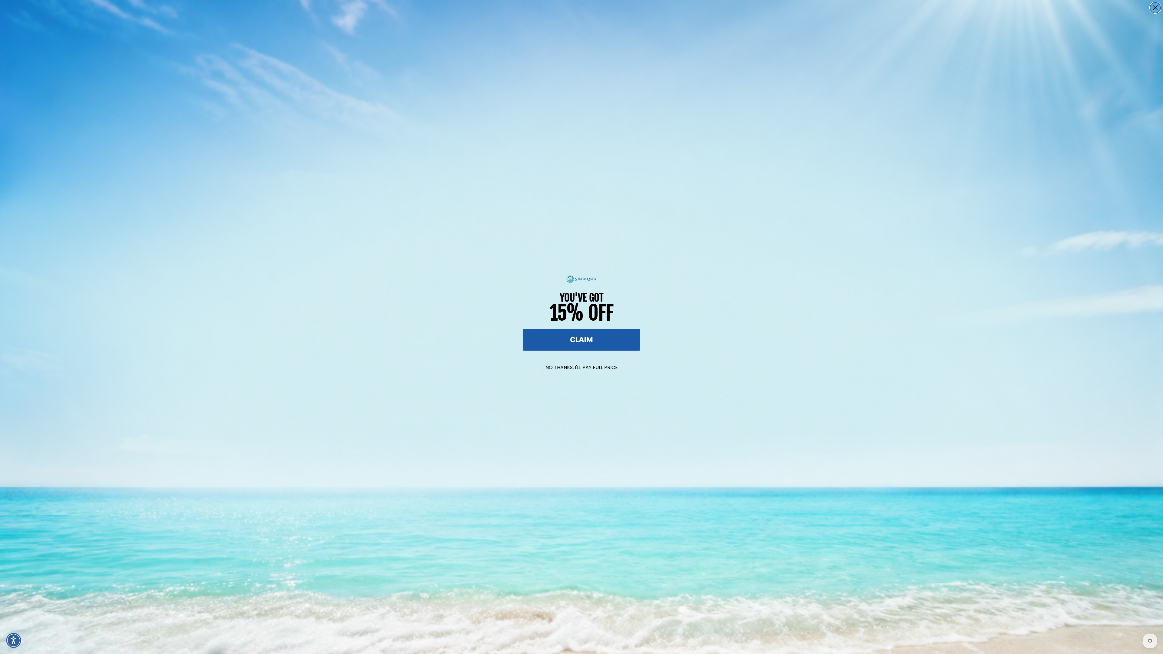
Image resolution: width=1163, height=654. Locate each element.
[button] (13, 640)
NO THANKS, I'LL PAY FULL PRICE (581, 367)
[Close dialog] (1155, 7)
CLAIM (581, 340)
